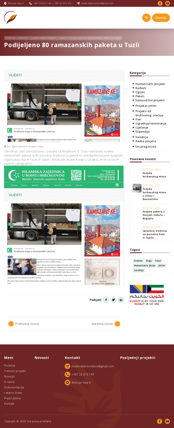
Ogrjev (140, 92)
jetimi (162, 265)
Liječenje (141, 127)
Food (158, 260)
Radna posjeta (145, 141)
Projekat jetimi (146, 106)
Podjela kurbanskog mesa (154, 174)
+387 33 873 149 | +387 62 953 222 (52, 3)
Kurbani (140, 88)
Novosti (9, 376)
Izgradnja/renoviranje (150, 123)
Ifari (138, 119)
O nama (9, 382)
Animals (138, 260)
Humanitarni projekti (26, 146)
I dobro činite (13, 393)
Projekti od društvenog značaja (149, 113)
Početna (9, 365)
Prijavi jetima (12, 398)
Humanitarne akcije (144, 265)
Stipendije (142, 131)
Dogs (149, 260)
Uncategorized (145, 146)
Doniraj (161, 17)
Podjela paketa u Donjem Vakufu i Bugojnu (154, 215)
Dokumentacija (14, 387)
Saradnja (141, 137)
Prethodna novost (24, 324)
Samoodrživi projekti (150, 100)
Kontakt (9, 404)
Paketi (41, 146)
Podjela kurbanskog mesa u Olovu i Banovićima (154, 194)
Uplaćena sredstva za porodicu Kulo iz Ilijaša (155, 234)
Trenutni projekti (15, 371)
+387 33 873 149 (83, 374)
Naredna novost (105, 324)
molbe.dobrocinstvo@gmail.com (97, 3)
